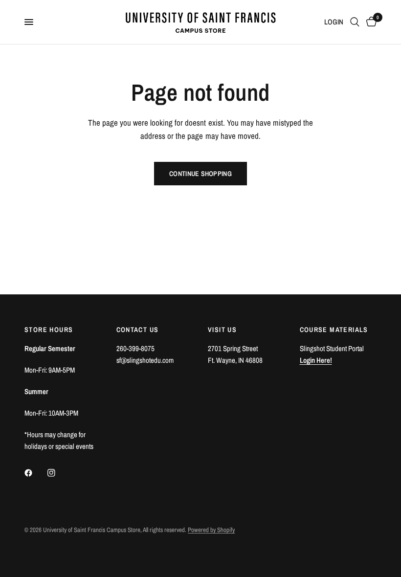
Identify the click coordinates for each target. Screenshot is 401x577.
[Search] (355, 22)
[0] (370, 22)
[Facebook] (35, 473)
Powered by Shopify (211, 530)
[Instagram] (58, 473)
